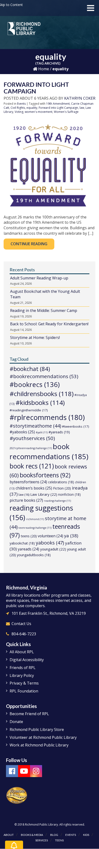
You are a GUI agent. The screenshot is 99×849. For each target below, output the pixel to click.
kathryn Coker (79, 98)
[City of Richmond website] (17, 795)
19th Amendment (58, 104)
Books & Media (32, 835)
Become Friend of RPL (29, 713)
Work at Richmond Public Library (39, 745)
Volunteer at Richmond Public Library (43, 737)
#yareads (59, 432)
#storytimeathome (35, 426)
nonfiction (69, 494)
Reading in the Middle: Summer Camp (43, 310)
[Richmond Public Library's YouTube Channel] (24, 771)
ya (71, 536)
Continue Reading (29, 243)
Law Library (43, 494)
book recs (32, 466)
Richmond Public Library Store (37, 729)
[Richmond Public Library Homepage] (24, 30)
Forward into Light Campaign (58, 108)
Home (43, 68)
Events (21, 104)
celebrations (61, 482)
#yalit (42, 432)
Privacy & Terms (24, 683)
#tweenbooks (75, 426)
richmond (35, 519)
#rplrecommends (47, 417)
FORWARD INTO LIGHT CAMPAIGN (36, 88)
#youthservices (32, 438)
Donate (16, 721)
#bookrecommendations (44, 376)
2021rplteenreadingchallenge (31, 448)
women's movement (38, 112)
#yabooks (22, 432)
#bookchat (30, 369)
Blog (54, 835)
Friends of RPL (23, 667)
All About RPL (22, 651)
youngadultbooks (34, 555)
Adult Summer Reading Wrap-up (39, 278)
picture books (26, 500)
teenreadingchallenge (35, 527)
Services (41, 840)
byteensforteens (28, 481)
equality (31, 108)
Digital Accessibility (27, 659)
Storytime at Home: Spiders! (35, 337)
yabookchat (22, 543)
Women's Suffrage (66, 112)
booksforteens (45, 475)
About (9, 835)
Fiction (62, 488)
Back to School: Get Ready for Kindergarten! (49, 324)
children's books (34, 488)
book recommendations (49, 451)
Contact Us (21, 623)
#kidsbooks (40, 402)
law (82, 108)
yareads (28, 549)
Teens (59, 840)
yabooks (50, 542)
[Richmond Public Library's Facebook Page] (12, 771)
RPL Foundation (24, 691)
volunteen (50, 536)
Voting (19, 112)
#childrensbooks (42, 393)
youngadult (53, 549)
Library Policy (22, 675)
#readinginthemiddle (29, 410)
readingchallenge (57, 500)
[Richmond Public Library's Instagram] (36, 771)
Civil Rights (18, 108)
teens (29, 536)
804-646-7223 (24, 634)
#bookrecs (35, 384)
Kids (86, 835)
